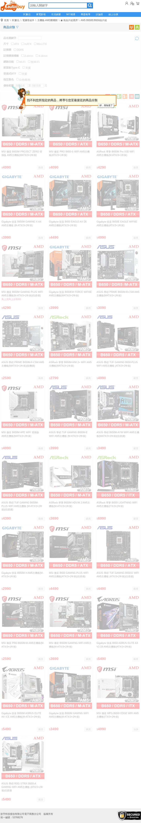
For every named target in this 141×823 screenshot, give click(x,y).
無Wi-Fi (35, 61)
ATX (16, 43)
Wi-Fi (22, 61)
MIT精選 (70, 14)
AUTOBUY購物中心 (13, 5)
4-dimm (43, 55)
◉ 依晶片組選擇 (69, 20)
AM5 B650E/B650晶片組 (94, 20)
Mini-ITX (42, 43)
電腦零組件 (28, 20)
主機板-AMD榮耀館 (47, 20)
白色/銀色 (24, 79)
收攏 (137, 27)
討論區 (99, 14)
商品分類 (11, 27)
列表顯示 (131, 96)
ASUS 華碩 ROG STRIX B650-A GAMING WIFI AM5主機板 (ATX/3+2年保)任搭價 (22, 787)
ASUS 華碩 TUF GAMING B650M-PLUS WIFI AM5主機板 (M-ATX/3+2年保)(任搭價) (21, 506)
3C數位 (27, 14)
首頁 (6, 20)
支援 (28, 67)
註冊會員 (132, 3)
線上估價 (113, 14)
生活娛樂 (56, 14)
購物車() (137, 3)
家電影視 (41, 14)
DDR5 (20, 49)
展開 (131, 27)
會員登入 (126, 3)
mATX (27, 43)
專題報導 (85, 14)
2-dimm (28, 55)
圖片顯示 (137, 96)
